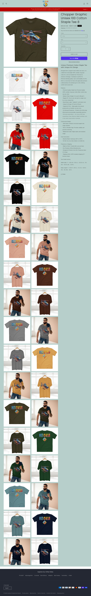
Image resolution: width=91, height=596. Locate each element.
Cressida (36, 575)
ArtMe (70, 575)
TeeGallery (64, 575)
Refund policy (33, 593)
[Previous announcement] (28, 9)
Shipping (63, 28)
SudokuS (9, 593)
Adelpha (50, 575)
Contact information (51, 593)
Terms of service (41, 593)
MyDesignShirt (29, 575)
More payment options (74, 61)
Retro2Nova (43, 575)
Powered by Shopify (16, 593)
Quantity (63, 46)
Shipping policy (60, 593)
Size (62, 39)
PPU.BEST (21, 575)
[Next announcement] (62, 9)
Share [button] (63, 174)
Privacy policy (25, 593)
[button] (3, 3)
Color (62, 33)
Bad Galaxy (57, 575)
